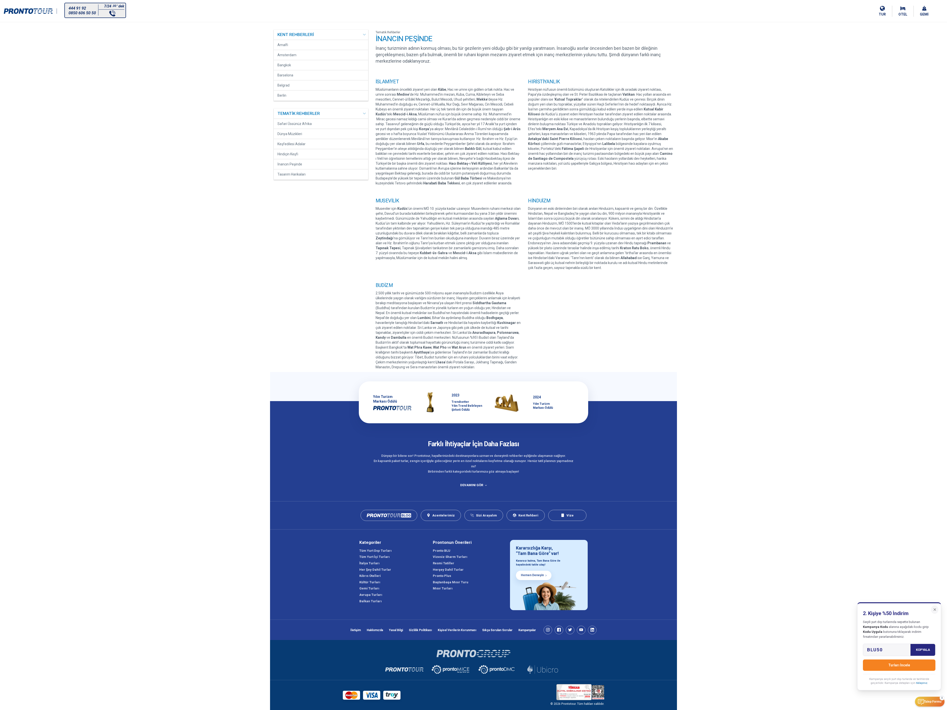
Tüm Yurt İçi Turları (374, 557)
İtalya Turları (369, 563)
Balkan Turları (370, 601)
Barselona (285, 75)
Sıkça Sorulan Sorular (497, 630)
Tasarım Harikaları (291, 174)
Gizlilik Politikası (420, 630)
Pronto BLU (441, 550)
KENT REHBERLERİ (295, 34)
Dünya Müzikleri (289, 134)
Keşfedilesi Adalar (291, 144)
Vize (570, 515)
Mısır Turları (443, 588)
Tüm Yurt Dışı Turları (375, 550)
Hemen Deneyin (532, 575)
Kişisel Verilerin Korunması (457, 630)
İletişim (355, 630)
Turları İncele (899, 665)
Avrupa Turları (370, 595)
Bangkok (284, 65)
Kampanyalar (527, 630)
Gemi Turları (369, 588)
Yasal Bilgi (396, 630)
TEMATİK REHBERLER (298, 113)
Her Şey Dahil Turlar (375, 569)
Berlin (281, 95)
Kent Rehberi (528, 515)
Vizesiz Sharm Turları (450, 557)
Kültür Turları (369, 582)
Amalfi (282, 45)
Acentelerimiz (443, 515)
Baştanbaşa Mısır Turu (450, 582)
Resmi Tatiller (443, 563)
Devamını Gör (471, 485)
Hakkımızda (375, 630)
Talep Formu (932, 701)
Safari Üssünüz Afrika (294, 124)
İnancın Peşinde (289, 164)
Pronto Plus (442, 576)
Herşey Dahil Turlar (448, 569)
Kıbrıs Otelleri (370, 576)
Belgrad (283, 85)
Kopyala (923, 650)
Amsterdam (286, 55)
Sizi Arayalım (486, 515)
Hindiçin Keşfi (287, 154)
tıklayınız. (922, 683)
